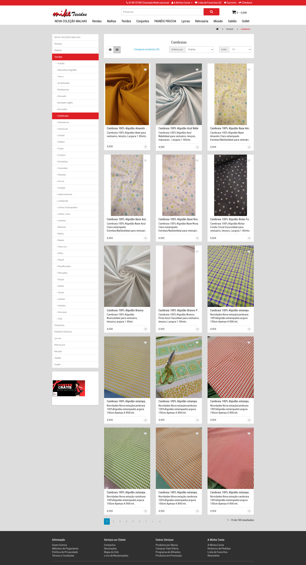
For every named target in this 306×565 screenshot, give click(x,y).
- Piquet (59, 259)
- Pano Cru (60, 246)
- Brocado (60, 96)
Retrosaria (201, 21)
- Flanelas (60, 174)
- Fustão (59, 63)
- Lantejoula (61, 201)
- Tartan (59, 292)
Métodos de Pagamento (65, 548)
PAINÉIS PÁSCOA (165, 21)
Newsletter (214, 555)
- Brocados (60, 109)
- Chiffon (59, 142)
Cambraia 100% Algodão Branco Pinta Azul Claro (186, 310)
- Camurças (61, 129)
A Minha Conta (216, 545)
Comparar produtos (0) (146, 49)
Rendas (97, 21)
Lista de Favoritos (218, 552)
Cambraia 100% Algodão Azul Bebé (178, 128)
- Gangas (59, 187)
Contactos (109, 545)
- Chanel (59, 135)
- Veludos (60, 305)
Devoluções (110, 548)
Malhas (111, 21)
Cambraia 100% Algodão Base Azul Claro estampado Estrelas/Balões (146, 219)
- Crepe (59, 148)
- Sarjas (59, 279)
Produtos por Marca (167, 545)
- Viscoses (60, 312)
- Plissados (60, 273)
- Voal (58, 318)
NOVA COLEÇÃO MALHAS (71, 21)
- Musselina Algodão (65, 70)
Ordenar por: (177, 49)
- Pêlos (58, 253)
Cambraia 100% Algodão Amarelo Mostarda (131, 128)
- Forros (59, 181)
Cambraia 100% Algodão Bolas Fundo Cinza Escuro (239, 219)
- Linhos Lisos (62, 214)
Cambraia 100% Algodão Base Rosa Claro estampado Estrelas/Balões (197, 219)
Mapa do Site (111, 552)
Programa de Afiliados (168, 552)
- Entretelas (61, 161)
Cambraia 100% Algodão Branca (125, 310)
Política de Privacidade (65, 552)
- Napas (59, 240)
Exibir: (224, 49)
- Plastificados (62, 266)
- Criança (59, 155)
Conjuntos (142, 21)
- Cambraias (61, 115)
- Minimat (60, 227)
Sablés (232, 21)
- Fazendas (60, 168)
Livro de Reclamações (116, 555)
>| (159, 521)
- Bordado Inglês (63, 102)
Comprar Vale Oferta (167, 548)
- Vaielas (59, 299)
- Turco (58, 76)
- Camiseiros (61, 122)
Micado (218, 21)
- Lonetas (60, 220)
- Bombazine (61, 89)
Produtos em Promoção (169, 555)
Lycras (186, 21)
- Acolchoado (61, 83)
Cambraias (245, 29)
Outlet (245, 21)
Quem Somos (59, 545)
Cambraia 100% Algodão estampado (230, 310)
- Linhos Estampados (65, 207)
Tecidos (126, 21)
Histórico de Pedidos (219, 548)
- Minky (59, 233)
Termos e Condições (63, 555)
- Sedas (59, 286)
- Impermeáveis (63, 194)
